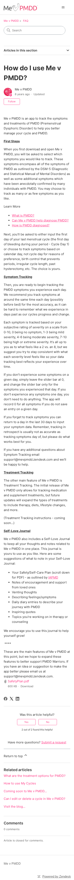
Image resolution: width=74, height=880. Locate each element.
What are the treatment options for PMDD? (35, 776)
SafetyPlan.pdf (18, 681)
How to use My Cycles (20, 783)
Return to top (14, 756)
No (47, 722)
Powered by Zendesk (56, 876)
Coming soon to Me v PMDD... (25, 791)
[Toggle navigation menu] (63, 7)
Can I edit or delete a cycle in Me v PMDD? (34, 799)
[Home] (21, 7)
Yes (26, 722)
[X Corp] (11, 699)
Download (27, 686)
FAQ (25, 20)
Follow (12, 101)
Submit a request (53, 742)
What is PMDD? (23, 215)
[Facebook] (5, 699)
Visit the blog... (14, 806)
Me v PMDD (11, 20)
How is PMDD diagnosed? (31, 225)
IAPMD (53, 577)
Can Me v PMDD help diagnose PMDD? (40, 220)
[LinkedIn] (17, 699)
